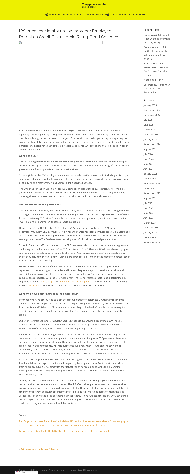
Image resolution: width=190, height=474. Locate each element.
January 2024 (150, 173)
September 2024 (151, 144)
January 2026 (150, 105)
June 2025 (148, 124)
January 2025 (150, 139)
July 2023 (148, 203)
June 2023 (148, 208)
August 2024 (150, 149)
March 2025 (149, 129)
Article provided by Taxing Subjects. (39, 449)
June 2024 (148, 159)
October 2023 (150, 188)
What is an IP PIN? (153, 79)
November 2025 (151, 114)
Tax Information (72, 14)
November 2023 (151, 183)
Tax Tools (118, 14)
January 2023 (150, 232)
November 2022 (151, 242)
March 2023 (149, 222)
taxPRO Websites (87, 469)
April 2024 (148, 168)
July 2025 (148, 119)
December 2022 (151, 237)
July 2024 (148, 154)
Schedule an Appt (97, 14)
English (21, 472)
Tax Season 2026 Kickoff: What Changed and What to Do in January (156, 38)
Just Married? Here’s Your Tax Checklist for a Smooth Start (156, 88)
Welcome (54, 14)
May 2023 (148, 212)
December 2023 (151, 178)
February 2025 (150, 134)
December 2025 (151, 110)
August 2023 (150, 198)
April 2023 (148, 217)
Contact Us (135, 14)
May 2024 (148, 163)
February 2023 (150, 227)
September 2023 (151, 193)
